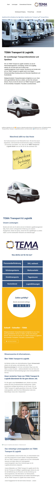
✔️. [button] (47, 129)
